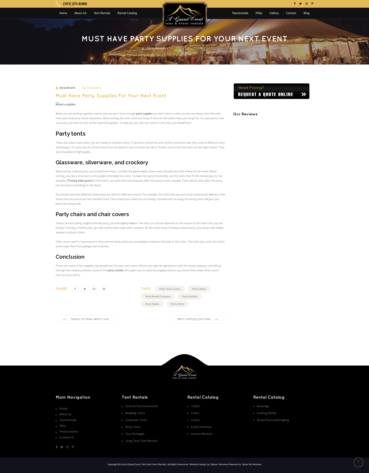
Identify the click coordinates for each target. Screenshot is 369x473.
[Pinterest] (104, 289)
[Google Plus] (94, 289)
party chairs (199, 289)
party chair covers (169, 289)
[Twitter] (85, 289)
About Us (65, 414)
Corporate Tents (136, 420)
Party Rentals (156, 48)
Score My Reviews (252, 464)
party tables (152, 304)
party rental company (157, 296)
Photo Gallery (68, 431)
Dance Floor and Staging (273, 420)
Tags (145, 288)
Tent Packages (135, 434)
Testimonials (68, 420)
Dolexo (214, 464)
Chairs (195, 413)
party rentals (116, 270)
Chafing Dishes (267, 413)
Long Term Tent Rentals (141, 441)
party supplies (144, 113)
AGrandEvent (67, 88)
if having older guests (80, 180)
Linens (195, 420)
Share (61, 288)
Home (139, 48)
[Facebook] (75, 289)
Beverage (263, 406)
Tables (195, 406)
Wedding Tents (135, 413)
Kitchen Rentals (201, 434)
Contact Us (66, 437)
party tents (177, 304)
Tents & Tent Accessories (141, 406)
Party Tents (133, 427)
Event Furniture (201, 427)
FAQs (62, 426)
